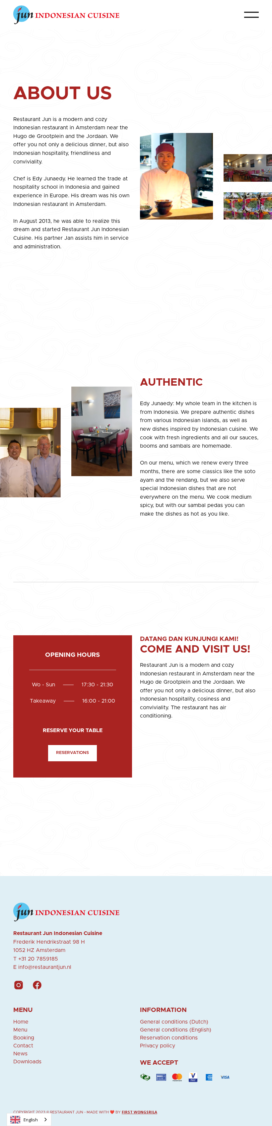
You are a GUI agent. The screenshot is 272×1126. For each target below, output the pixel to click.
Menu (20, 1029)
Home (21, 1022)
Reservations (72, 753)
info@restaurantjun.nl (44, 967)
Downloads (27, 1061)
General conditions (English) (175, 1029)
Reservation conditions (169, 1037)
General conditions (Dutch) (174, 1022)
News (20, 1053)
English (31, 1120)
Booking (23, 1037)
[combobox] (29, 1119)
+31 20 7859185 (38, 959)
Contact (23, 1045)
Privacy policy (157, 1045)
